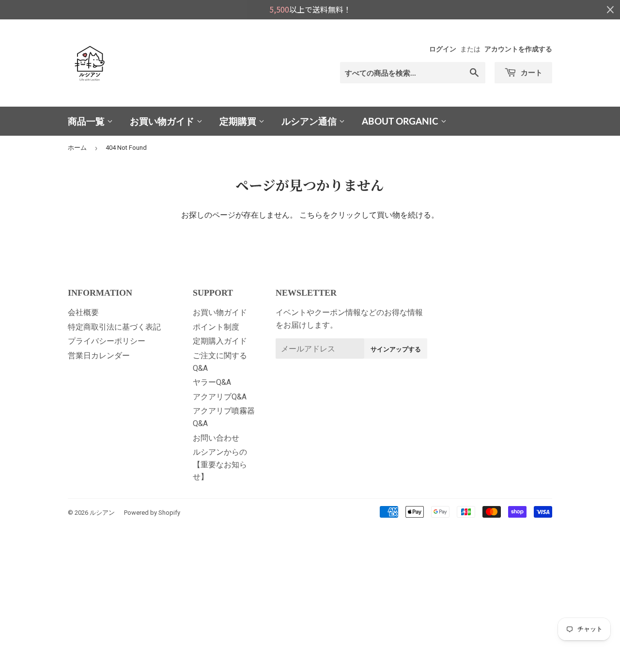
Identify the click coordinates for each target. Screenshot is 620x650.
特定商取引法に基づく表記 (114, 327)
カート (530, 72)
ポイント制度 (216, 327)
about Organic (401, 121)
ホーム (77, 147)
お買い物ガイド (163, 121)
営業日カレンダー (99, 355)
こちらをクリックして (338, 215)
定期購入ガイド (220, 341)
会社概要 (83, 312)
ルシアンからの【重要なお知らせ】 (220, 464)
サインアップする (396, 349)
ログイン (442, 49)
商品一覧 (87, 121)
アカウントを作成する (518, 49)
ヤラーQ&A (212, 382)
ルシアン (102, 512)
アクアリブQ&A (220, 396)
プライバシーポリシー (106, 341)
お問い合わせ (216, 438)
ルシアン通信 (310, 121)
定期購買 (239, 121)
